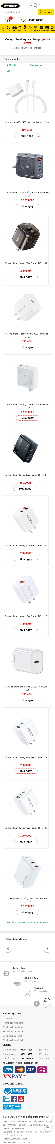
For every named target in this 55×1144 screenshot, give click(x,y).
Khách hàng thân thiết (13, 1031)
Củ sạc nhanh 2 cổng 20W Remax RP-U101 (26, 263)
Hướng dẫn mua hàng (13, 1022)
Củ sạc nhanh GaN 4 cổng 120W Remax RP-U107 (27, 194)
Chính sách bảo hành (13, 1027)
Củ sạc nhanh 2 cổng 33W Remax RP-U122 (26, 757)
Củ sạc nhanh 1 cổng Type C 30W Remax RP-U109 (27, 335)
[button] (8, 948)
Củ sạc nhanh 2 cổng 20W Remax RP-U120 (26, 545)
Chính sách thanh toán (13, 1040)
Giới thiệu (7, 1018)
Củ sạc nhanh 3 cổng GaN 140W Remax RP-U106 (27, 406)
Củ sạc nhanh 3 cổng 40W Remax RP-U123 (26, 827)
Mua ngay (27, 135)
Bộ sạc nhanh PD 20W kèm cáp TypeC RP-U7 (27, 121)
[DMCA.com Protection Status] (27, 1107)
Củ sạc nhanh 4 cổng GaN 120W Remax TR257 (27, 900)
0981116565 (26, 1049)
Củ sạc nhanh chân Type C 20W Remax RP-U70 (27, 688)
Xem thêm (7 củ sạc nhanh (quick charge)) (27, 922)
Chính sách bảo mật (12, 1035)
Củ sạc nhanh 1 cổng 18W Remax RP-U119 (26, 616)
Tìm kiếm (47, 11)
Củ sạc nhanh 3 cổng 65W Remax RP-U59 (25, 474)
